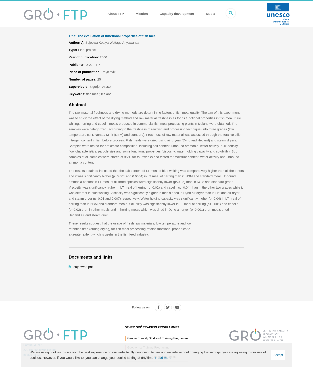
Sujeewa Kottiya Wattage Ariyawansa (112, 42)
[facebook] (158, 307)
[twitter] (168, 307)
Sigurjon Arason (100, 86)
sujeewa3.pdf (83, 267)
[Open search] (230, 13)
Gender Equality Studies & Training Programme (157, 338)
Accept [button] (278, 355)
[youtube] (177, 307)
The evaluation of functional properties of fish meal (112, 36)
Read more (163, 358)
